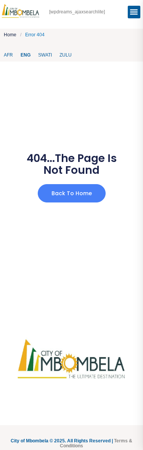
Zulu (65, 55)
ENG (26, 55)
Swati (45, 55)
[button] (134, 12)
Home (10, 34)
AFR (8, 55)
